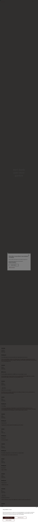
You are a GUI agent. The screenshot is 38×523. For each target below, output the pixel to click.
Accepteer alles (8, 517)
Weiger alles (20, 517)
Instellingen (8, 520)
